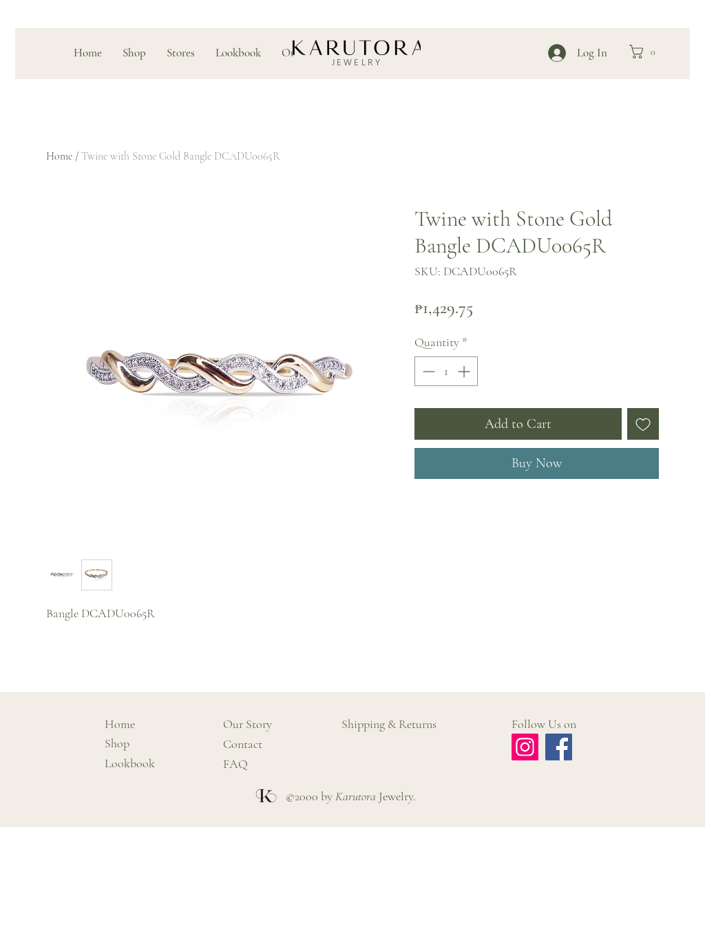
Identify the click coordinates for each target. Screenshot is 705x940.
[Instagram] (525, 747)
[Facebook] (558, 747)
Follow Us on (544, 723)
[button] (646, 51)
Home (59, 156)
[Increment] (465, 371)
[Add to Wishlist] (643, 424)
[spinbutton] (446, 371)
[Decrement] (427, 371)
